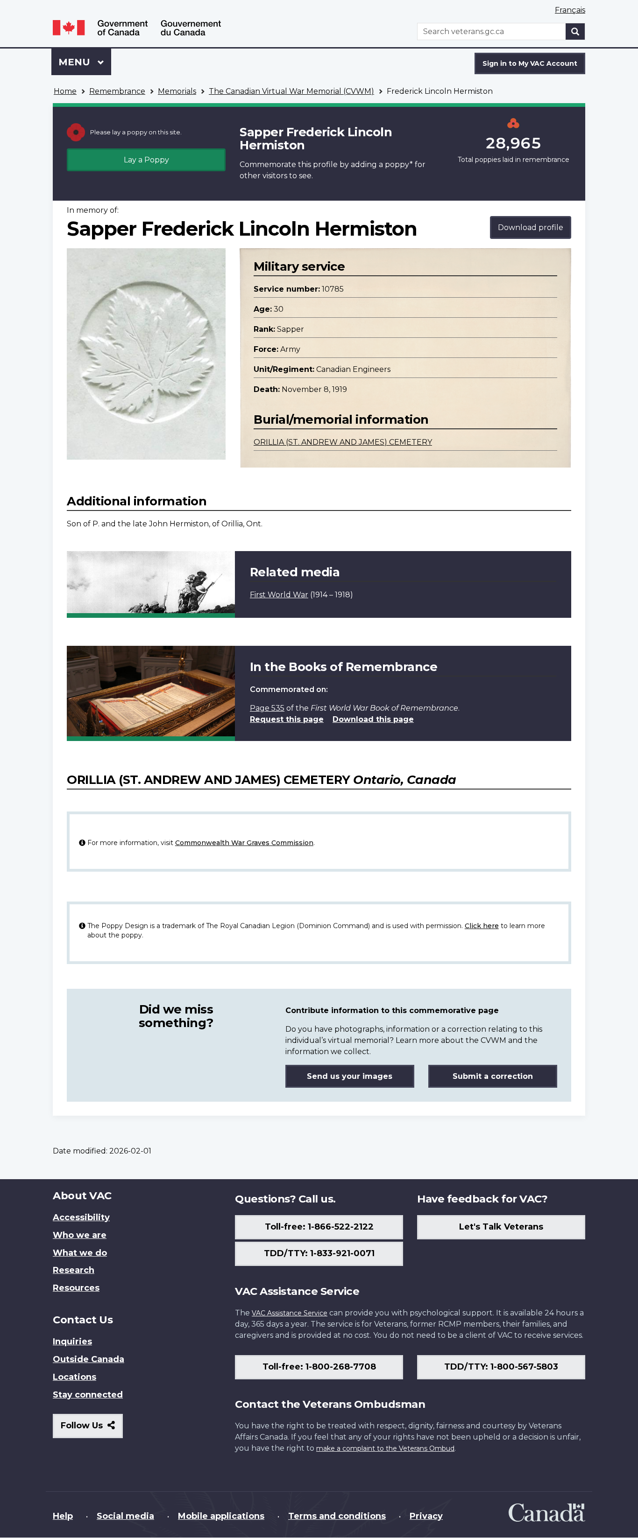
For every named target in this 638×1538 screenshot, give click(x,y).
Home (65, 91)
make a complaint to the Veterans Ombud (385, 1448)
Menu (75, 62)
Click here (482, 926)
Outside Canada (88, 1359)
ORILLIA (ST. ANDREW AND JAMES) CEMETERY (343, 442)
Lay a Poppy (146, 159)
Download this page (373, 719)
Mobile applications (221, 1516)
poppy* (399, 164)
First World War (279, 594)
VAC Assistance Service (289, 1313)
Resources (76, 1288)
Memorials (177, 91)
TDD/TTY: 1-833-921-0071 (319, 1253)
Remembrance (117, 91)
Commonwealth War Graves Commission (244, 843)
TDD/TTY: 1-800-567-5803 (501, 1367)
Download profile (530, 227)
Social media (125, 1516)
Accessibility (81, 1217)
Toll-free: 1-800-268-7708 (319, 1367)
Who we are (79, 1235)
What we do (80, 1253)
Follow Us (92, 1429)
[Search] (575, 31)
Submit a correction (493, 1076)
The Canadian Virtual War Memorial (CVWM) (291, 91)
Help (63, 1516)
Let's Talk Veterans (501, 1227)
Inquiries (72, 1341)
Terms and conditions (337, 1516)
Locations (74, 1377)
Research (73, 1270)
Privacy (426, 1516)
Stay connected (88, 1395)
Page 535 (267, 708)
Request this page (287, 719)
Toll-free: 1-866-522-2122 (319, 1227)
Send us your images (349, 1076)
